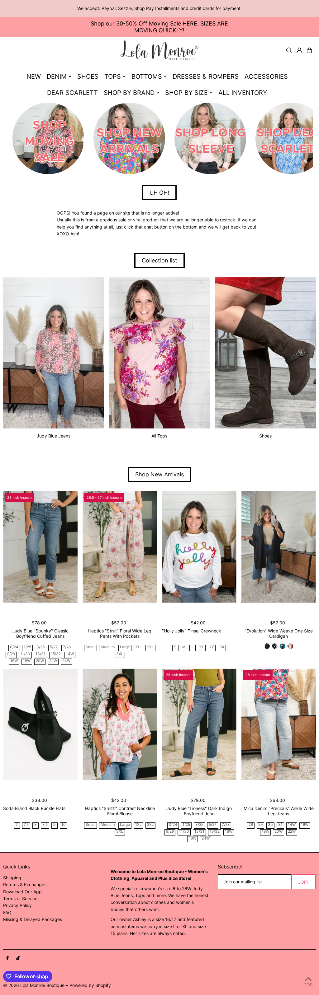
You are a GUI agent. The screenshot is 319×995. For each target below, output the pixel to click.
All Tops (159, 435)
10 (63, 825)
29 (260, 825)
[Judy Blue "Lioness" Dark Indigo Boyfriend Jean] (199, 724)
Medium (108, 647)
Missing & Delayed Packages (32, 919)
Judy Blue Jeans (53, 435)
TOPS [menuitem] (112, 76)
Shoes (265, 435)
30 (270, 825)
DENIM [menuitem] (57, 76)
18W (27, 661)
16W (14, 661)
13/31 (40, 654)
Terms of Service (20, 898)
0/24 (14, 647)
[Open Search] (289, 50)
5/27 (54, 647)
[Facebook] (7, 958)
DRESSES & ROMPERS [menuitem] (206, 76)
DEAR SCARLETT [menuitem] (72, 92)
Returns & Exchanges (24, 884)
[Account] (299, 50)
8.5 (45, 825)
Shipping (12, 877)
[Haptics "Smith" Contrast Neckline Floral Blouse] (120, 724)
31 (280, 825)
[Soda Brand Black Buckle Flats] (40, 724)
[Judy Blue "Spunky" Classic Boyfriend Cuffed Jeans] (40, 547)
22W (53, 661)
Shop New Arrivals (159, 474)
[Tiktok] (18, 958)
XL (201, 647)
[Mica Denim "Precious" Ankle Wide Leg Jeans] (278, 724)
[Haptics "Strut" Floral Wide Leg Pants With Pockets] (120, 547)
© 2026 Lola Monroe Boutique (33, 985)
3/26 (40, 647)
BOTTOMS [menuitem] (146, 76)
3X (221, 647)
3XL (119, 654)
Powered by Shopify (90, 985)
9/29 (11, 654)
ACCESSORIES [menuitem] (266, 76)
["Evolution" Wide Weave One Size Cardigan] (278, 547)
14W (70, 654)
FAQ (7, 912)
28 (251, 825)
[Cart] (309, 50)
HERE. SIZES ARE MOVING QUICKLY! (181, 27)
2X (211, 647)
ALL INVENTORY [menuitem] (242, 92)
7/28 (67, 647)
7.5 (26, 825)
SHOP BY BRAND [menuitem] (129, 92)
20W (40, 661)
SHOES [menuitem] (87, 76)
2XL (150, 647)
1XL (138, 647)
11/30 (25, 654)
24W (66, 661)
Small (90, 647)
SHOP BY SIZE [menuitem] (186, 92)
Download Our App (22, 891)
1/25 (27, 647)
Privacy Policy (17, 905)
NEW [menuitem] (33, 76)
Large (125, 647)
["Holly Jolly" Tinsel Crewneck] (199, 547)
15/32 (56, 654)
